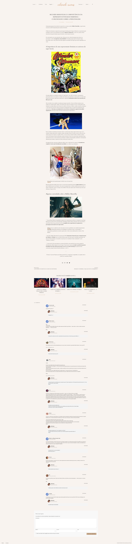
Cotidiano (41, 4)
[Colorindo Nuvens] (66, 4)
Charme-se (47, 462)
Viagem (50, 4)
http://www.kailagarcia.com (50, 347)
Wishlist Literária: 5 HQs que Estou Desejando (85, 269)
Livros (34, 4)
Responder (86, 310)
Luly (49, 390)
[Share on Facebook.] (64, 263)
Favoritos (80, 4)
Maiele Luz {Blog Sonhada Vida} (54, 438)
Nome (37, 529)
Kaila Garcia (51, 341)
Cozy (46, 4)
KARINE (50, 493)
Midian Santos (51, 320)
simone (50, 457)
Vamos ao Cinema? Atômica (74, 289)
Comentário (37, 518)
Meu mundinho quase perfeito (50, 375)
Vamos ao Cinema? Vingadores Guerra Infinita (41, 291)
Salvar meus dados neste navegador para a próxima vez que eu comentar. (48, 533)
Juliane (50, 413)
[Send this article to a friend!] (62, 263)
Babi (50, 359)
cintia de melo (51, 305)
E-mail (58, 529)
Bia (49, 474)
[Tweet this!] (69, 263)
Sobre (87, 4)
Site (78, 529)
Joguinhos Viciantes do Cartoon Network (46, 269)
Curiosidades (61, 22)
